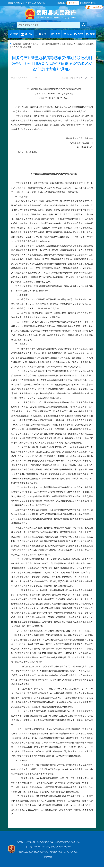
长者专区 (74, 3)
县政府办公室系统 (85, 43)
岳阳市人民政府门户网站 (35, 3)
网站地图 (48, 857)
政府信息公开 (34, 43)
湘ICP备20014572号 (35, 846)
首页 (25, 43)
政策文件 (27, 47)
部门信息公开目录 (50, 43)
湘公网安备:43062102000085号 (33, 851)
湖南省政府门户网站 (16, 3)
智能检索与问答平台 (88, 3)
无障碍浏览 (61, 3)
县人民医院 (17, 47)
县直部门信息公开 (68, 43)
